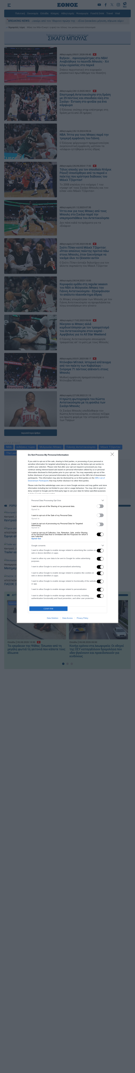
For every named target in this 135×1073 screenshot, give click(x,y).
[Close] (113, 455)
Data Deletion (52, 618)
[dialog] (67, 536)
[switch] (100, 506)
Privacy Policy (82, 618)
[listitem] (67, 500)
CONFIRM (48, 609)
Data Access (67, 618)
